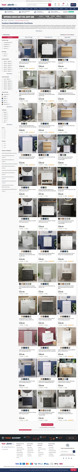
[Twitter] (66, 458)
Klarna (18, 457)
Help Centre (30, 447)
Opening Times (30, 450)
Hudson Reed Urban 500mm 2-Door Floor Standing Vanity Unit (27, 381)
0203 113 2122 (5, 449)
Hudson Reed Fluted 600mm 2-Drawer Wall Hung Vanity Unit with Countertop (47, 350)
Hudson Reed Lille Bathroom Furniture (9, 153)
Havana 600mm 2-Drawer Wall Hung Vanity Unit (66, 62)
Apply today (71, 438)
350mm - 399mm (7, 63)
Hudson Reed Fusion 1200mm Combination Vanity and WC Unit (26, 319)
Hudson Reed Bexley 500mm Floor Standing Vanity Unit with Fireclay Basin (66, 94)
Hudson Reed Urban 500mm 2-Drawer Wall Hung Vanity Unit (27, 62)
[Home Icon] (2, 20)
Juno (5, 120)
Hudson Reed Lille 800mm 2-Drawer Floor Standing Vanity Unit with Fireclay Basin (27, 287)
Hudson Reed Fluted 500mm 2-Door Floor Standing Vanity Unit (27, 350)
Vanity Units (51, 447)
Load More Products (48, 424)
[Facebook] (63, 458)
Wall (5, 55)
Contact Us (30, 455)
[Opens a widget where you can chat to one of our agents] (73, 469)
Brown (5, 102)
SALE (74, 8)
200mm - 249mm (7, 81)
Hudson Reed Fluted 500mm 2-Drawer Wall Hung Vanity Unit (27, 221)
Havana (5, 118)
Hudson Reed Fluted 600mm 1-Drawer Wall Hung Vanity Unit (27, 190)
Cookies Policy (41, 454)
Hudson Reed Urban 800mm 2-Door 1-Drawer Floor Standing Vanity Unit (66, 254)
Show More (9, 73)
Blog (39, 450)
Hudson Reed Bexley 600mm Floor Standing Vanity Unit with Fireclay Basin (27, 126)
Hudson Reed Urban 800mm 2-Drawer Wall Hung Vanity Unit (47, 221)
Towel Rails (51, 454)
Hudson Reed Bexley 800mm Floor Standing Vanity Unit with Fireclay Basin (47, 190)
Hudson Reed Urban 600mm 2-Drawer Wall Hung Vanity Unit (47, 62)
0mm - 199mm (7, 79)
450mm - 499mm (7, 67)
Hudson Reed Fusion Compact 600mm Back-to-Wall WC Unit (66, 350)
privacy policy (69, 454)
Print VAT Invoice (31, 452)
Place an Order (19, 447)
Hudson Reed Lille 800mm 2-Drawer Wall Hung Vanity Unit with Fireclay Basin (66, 287)
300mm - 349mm (7, 61)
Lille (4, 122)
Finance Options (20, 455)
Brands (66, 8)
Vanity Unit (6, 46)
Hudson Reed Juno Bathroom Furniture (9, 163)
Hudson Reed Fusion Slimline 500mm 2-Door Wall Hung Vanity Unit (47, 254)
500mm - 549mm (7, 69)
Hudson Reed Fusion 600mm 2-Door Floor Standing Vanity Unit (66, 319)
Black (5, 98)
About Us (40, 447)
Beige (5, 96)
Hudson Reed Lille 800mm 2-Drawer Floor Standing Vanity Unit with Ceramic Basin (66, 222)
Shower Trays (51, 449)
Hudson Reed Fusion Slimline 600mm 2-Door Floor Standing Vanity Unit (27, 157)
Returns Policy (19, 450)
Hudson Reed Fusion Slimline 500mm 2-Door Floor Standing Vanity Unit (47, 381)
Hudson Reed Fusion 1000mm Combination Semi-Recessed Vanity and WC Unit (27, 255)
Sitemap (39, 455)
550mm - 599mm (7, 71)
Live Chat (29, 454)
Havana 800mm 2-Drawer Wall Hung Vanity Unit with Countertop (66, 381)
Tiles (70, 8)
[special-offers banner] (39, 17)
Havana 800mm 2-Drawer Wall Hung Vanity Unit (66, 126)
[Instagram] (71, 458)
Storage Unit (6, 44)
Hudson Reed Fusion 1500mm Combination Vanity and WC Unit (65, 413)
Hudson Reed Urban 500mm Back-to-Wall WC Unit (47, 286)
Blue (4, 100)
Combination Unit (7, 42)
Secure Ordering (20, 452)
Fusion (5, 116)
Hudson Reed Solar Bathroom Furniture (9, 170)
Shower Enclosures (52, 450)
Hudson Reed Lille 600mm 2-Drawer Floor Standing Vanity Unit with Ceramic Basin (46, 414)
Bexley (5, 112)
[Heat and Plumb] (9, 4)
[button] (67, 4)
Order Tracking (30, 449)
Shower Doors (51, 455)
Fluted (5, 114)
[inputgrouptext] (49, 4)
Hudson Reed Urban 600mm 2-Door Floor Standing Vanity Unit (47, 126)
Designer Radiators (52, 452)
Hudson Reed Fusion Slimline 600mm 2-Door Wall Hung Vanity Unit (47, 319)
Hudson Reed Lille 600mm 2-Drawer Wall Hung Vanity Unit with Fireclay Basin (27, 94)
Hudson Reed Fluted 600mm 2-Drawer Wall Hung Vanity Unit (27, 413)
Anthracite (6, 94)
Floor (5, 53)
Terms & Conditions (42, 449)
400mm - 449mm (7, 65)
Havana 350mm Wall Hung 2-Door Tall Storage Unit (66, 190)
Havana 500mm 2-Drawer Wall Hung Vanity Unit (47, 157)
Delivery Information (20, 449)
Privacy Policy (40, 452)
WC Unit (5, 48)
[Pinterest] (69, 458)
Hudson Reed (11, 20)
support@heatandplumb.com (8, 447)
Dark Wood (6, 104)
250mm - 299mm (7, 83)
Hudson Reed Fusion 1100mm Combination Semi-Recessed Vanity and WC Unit (47, 94)
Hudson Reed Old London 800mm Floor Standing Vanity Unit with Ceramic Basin (65, 158)
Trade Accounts (20, 454)
